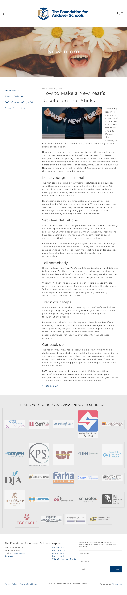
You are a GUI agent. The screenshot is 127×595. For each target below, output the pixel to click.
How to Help (58, 553)
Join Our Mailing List (19, 102)
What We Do (58, 551)
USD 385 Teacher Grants (64, 559)
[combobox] (106, 13)
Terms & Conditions (28, 584)
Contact (9, 556)
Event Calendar (15, 96)
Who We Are (58, 548)
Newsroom (12, 90)
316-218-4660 (18, 553)
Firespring (117, 584)
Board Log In (58, 556)
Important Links (16, 108)
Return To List (51, 386)
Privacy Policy (11, 584)
